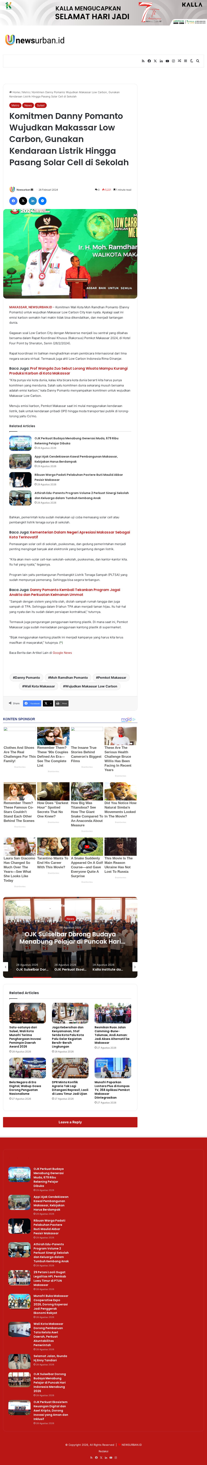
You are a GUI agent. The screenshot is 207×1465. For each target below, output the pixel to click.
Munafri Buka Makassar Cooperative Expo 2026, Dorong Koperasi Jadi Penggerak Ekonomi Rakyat (51, 1304)
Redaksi (103, 1451)
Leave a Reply (70, 1122)
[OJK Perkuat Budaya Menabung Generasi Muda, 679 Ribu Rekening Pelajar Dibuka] (20, 443)
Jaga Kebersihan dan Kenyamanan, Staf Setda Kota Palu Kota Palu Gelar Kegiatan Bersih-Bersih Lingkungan (68, 1037)
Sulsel (40, 105)
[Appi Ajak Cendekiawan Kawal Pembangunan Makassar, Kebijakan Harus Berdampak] (20, 461)
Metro (26, 92)
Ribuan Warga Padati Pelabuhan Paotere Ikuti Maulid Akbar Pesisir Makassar (49, 1227)
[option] (70, 937)
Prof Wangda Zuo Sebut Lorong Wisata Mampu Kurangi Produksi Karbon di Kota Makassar (68, 371)
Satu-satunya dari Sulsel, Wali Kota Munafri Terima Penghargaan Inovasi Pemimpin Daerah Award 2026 (25, 1037)
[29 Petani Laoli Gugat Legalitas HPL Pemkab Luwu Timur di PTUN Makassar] (19, 1277)
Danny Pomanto (27, 677)
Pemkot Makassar (112, 677)
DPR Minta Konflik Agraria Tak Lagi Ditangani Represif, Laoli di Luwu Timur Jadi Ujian (70, 1088)
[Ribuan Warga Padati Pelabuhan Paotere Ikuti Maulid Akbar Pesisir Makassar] (20, 479)
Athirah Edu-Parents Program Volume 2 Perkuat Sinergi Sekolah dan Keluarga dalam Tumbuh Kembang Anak (51, 1252)
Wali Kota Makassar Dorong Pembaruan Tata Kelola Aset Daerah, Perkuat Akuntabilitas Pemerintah (48, 1334)
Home (16, 92)
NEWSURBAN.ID (40, 307)
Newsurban (23, 189)
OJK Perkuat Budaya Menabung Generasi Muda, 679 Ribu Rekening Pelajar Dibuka (49, 1177)
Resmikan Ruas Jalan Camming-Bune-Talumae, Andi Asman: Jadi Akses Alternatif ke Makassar (112, 1035)
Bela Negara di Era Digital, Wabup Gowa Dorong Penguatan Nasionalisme (25, 1088)
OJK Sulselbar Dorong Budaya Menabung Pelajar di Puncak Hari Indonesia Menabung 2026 (70, 941)
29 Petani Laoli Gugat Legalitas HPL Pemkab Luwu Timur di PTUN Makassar (50, 1278)
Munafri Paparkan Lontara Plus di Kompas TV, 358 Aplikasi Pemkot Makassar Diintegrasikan (112, 1090)
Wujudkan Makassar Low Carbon (91, 686)
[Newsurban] (34, 40)
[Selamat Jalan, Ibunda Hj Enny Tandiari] (19, 1361)
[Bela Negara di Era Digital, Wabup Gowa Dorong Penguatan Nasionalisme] (27, 1068)
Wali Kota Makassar (39, 686)
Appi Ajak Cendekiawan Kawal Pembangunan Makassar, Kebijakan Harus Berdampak (51, 1203)
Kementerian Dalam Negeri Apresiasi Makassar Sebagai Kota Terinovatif (69, 535)
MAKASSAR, (18, 307)
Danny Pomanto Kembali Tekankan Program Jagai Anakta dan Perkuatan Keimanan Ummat (64, 592)
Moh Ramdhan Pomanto (69, 677)
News (28, 105)
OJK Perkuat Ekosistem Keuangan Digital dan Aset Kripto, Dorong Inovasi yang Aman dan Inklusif (51, 1410)
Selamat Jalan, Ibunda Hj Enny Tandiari (50, 1358)
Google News (62, 653)
